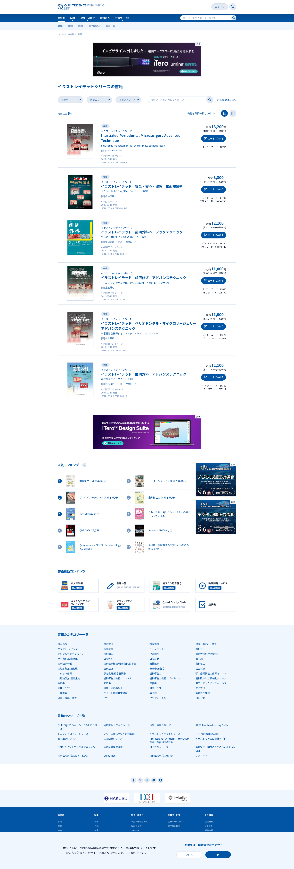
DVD (106, 698)
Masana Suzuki (115, 150)
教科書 (61, 683)
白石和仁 (109, 384)
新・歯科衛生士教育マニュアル (212, 673)
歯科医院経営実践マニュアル (73, 755)
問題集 (107, 683)
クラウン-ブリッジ (68, 648)
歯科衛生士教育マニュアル (118, 678)
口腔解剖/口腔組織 (68, 668)
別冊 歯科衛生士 (113, 688)
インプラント (157, 648)
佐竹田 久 (131, 241)
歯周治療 (154, 644)
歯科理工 (200, 663)
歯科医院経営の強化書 (161, 755)
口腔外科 (108, 658)
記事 (72, 18)
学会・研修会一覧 (139, 821)
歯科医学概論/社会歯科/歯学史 (120, 663)
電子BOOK (94, 26)
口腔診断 (154, 658)
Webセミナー (137, 825)
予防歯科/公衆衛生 (68, 658)
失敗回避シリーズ (113, 738)
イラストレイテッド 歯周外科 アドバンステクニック (143, 374)
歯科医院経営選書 (113, 747)
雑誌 (70, 26)
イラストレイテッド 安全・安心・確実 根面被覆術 (142, 186)
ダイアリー (201, 688)
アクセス (209, 825)
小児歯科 (154, 653)
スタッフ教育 (65, 673)
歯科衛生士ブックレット (117, 725)
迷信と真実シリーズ (160, 725)
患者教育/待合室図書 (115, 673)
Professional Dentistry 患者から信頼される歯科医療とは (170, 740)
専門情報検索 (174, 825)
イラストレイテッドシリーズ (165, 733)
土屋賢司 (109, 287)
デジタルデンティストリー (72, 653)
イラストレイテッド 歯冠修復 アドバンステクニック (143, 277)
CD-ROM (200, 698)
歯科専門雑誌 (202, 693)
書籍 (60, 26)
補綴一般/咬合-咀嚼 (205, 644)
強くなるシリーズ (159, 747)
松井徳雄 (109, 196)
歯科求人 (105, 18)
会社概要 (209, 821)
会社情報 (209, 814)
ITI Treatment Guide (207, 733)
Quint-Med (110, 755)
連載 (96, 825)
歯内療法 (108, 644)
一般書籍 (62, 693)
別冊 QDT (64, 688)
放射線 (199, 658)
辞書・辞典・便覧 (67, 698)
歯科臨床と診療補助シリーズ (210, 678)
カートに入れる (216, 138)
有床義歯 (108, 648)
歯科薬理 (108, 668)
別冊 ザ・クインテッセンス (210, 683)
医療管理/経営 (157, 668)
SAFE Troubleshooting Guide (211, 725)
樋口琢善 (109, 241)
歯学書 (61, 18)
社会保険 (200, 668)
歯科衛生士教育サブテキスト (165, 678)
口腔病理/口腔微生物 (69, 678)
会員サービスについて (178, 821)
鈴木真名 (109, 338)
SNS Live (135, 830)
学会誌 (153, 693)
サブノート (201, 755)
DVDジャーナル (158, 698)
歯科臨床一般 (65, 663)
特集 (96, 830)
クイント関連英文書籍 (115, 693)
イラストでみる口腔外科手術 (210, 738)
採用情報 (209, 830)
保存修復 (62, 644)
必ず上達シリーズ (67, 738)
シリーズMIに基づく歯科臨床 (119, 733)
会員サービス (122, 18)
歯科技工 (200, 648)
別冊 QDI (155, 688)
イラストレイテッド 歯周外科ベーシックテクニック (142, 231)
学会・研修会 (87, 18)
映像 (80, 26)
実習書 (153, 683)
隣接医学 (154, 663)
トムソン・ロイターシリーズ (73, 733)
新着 (96, 821)
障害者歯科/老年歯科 (206, 653)
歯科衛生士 (155, 673)
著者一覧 (110, 26)
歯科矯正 (108, 653)
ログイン (219, 6)
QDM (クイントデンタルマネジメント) (78, 747)
